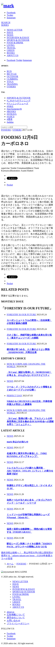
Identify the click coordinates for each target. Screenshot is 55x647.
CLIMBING (12, 79)
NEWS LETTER (14, 30)
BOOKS (11, 53)
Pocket (10, 185)
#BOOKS (11, 111)
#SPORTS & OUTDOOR (18, 98)
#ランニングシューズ (17, 103)
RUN (9, 71)
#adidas (10, 122)
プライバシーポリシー (18, 623)
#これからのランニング (18, 100)
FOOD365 (6, 130)
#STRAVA (12, 114)
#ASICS (10, 116)
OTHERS (11, 86)
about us (10, 612)
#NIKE (10, 106)
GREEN (11, 50)
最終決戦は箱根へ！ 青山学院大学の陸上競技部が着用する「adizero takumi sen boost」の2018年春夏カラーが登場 (27, 555)
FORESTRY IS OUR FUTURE (21, 314)
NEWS (10, 35)
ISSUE (10, 32)
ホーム (10, 564)
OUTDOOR (12, 76)
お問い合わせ (13, 620)
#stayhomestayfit (14, 109)
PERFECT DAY (14, 395)
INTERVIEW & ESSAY (18, 37)
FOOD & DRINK (15, 42)
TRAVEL (11, 48)
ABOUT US (12, 55)
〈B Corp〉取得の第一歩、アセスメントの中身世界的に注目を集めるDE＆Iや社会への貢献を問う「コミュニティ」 (30, 421)
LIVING (11, 45)
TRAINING (12, 84)
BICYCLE (12, 74)
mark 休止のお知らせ (17, 442)
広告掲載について (16, 614)
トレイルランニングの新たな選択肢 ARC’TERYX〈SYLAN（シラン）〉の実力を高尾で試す (30, 471)
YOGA (10, 81)
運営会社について (16, 617)
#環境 (9, 119)
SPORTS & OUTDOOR (18, 40)
